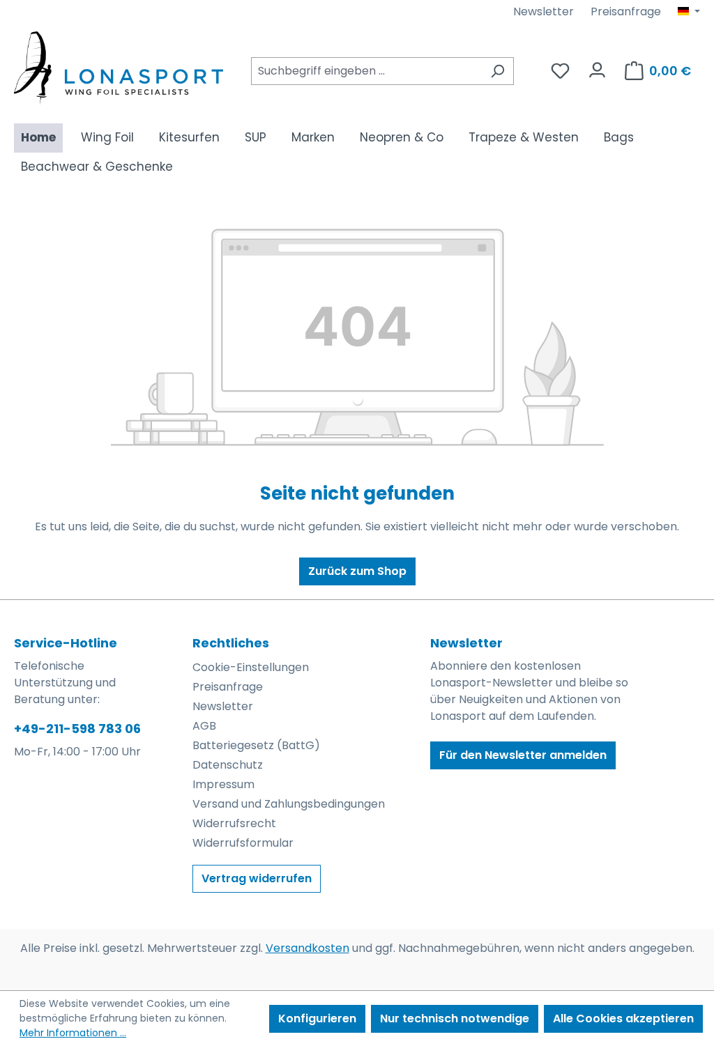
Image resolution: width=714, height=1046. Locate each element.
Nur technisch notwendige (454, 1018)
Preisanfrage (626, 11)
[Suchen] (497, 71)
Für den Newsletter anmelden (523, 755)
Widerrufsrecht (234, 823)
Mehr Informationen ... (73, 1033)
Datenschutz (227, 765)
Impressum (223, 784)
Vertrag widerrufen (257, 878)
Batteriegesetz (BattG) (256, 745)
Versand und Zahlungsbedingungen (288, 804)
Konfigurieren (317, 1018)
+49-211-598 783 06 (77, 728)
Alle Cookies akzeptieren (623, 1018)
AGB (204, 726)
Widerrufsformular (243, 843)
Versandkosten (307, 948)
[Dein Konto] (597, 66)
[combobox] (366, 71)
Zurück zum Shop (357, 571)
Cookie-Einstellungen (250, 667)
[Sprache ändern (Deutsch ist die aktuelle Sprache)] (689, 12)
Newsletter (543, 11)
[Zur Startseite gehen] (118, 68)
